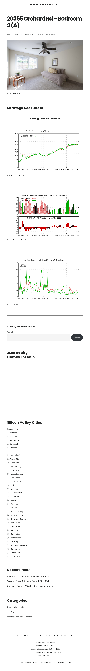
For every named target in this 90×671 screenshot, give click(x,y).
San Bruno (15, 523)
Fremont (15, 462)
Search (10, 332)
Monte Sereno (17, 492)
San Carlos (15, 526)
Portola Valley (17, 511)
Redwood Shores (18, 519)
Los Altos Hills (17, 474)
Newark (14, 500)
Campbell (13, 444)
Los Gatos (15, 477)
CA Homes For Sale (64, 662)
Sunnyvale (15, 549)
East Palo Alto (15, 455)
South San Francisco (20, 545)
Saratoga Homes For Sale (21, 326)
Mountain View (17, 496)
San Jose (14, 530)
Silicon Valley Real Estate (29, 662)
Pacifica (14, 504)
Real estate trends (15, 607)
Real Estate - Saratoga (45, 4)
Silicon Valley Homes (47, 662)
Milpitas (14, 489)
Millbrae (14, 485)
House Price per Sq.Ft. (17, 175)
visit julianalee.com (45, 655)
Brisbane (13, 436)
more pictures (13, 93)
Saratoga (15, 541)
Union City (15, 553)
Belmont (13, 432)
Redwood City (17, 515)
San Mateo (15, 534)
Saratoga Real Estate (25, 108)
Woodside (15, 556)
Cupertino (14, 447)
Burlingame (14, 440)
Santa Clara (16, 538)
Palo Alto (15, 508)
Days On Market (14, 304)
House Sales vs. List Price (18, 240)
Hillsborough (16, 466)
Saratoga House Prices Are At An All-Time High (28, 581)
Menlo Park (16, 481)
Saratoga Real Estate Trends (45, 118)
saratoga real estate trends (19, 617)
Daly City (13, 451)
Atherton (13, 429)
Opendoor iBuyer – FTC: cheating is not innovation (30, 586)
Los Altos (15, 470)
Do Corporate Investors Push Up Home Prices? (28, 576)
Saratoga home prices (17, 612)
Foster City (14, 459)
